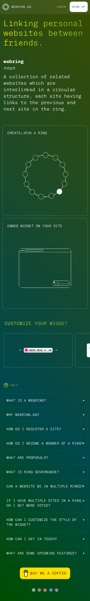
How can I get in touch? (31, 539)
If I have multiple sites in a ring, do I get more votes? (44, 503)
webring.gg (21, 7)
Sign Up (78, 6)
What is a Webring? (26, 400)
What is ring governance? (32, 472)
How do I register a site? (33, 429)
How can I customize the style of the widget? (41, 522)
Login (61, 6)
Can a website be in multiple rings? (44, 486)
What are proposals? (27, 458)
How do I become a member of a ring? (44, 443)
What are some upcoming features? (41, 553)
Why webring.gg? (22, 415)
